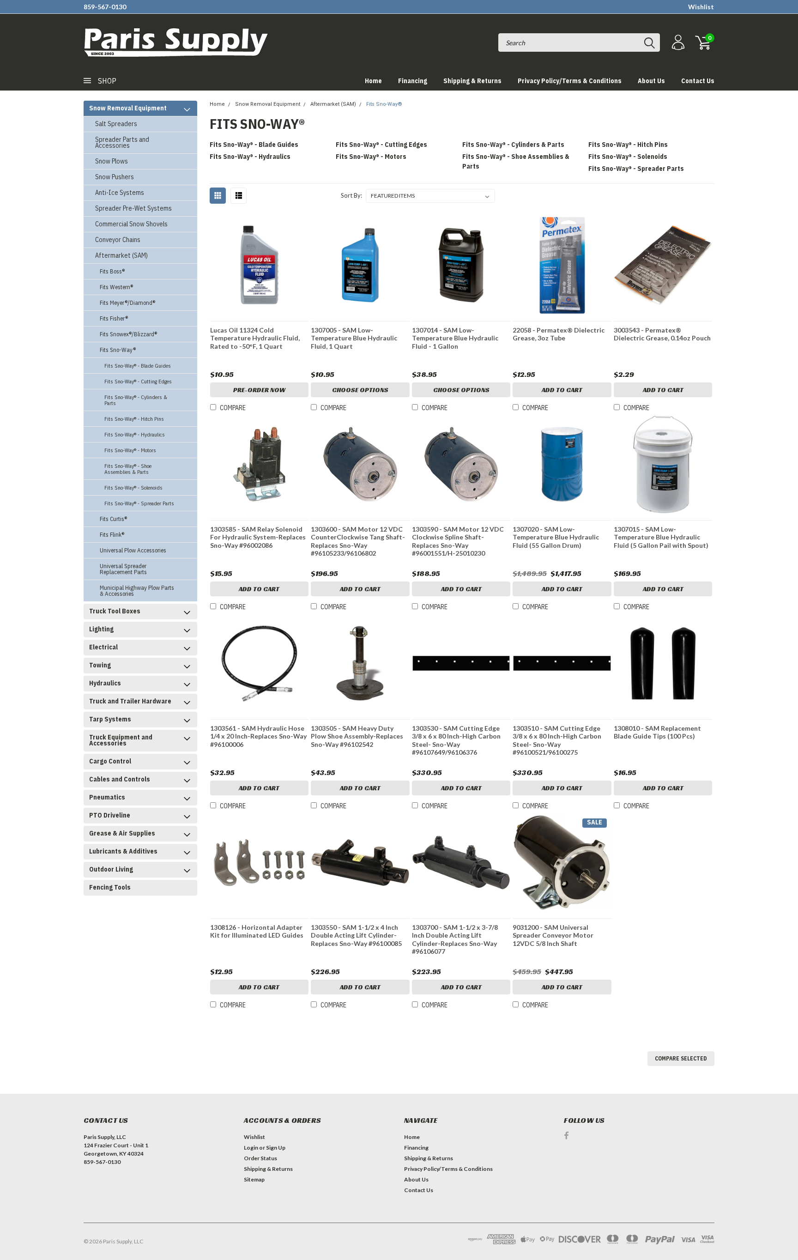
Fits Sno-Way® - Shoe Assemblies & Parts (127, 468)
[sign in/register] (677, 42)
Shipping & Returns (472, 81)
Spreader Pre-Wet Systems (133, 208)
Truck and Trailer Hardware (130, 701)
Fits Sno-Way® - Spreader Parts (139, 503)
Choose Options (360, 390)
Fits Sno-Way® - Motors (130, 450)
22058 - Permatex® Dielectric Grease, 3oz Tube (559, 334)
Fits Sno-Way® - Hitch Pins (134, 418)
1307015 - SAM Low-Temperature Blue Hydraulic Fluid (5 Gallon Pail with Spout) (661, 537)
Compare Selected (681, 1058)
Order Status (260, 1158)
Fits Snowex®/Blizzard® (128, 334)
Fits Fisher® (114, 318)
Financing (412, 81)
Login (251, 1147)
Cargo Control (110, 761)
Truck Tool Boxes (114, 611)
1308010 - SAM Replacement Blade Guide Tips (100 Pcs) (657, 732)
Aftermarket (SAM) (121, 255)
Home (373, 81)
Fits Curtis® (113, 519)
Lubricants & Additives (123, 851)
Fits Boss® (112, 271)
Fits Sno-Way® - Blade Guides (137, 365)
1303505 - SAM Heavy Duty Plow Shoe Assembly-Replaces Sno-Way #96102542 (357, 736)
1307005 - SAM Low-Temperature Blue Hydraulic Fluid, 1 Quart (354, 338)
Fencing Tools (110, 887)
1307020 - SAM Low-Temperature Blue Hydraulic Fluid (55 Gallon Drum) (556, 537)
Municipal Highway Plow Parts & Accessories (137, 591)
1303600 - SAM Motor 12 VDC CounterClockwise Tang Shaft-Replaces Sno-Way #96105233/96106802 (358, 541)
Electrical (103, 647)
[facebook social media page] (566, 1135)
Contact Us (697, 81)
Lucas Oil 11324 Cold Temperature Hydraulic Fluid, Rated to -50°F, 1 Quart (255, 338)
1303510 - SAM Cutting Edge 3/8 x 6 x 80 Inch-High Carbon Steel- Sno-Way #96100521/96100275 (557, 740)
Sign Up (275, 1147)
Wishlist (701, 7)
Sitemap (254, 1179)
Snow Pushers (114, 177)
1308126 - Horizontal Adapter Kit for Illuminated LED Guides (256, 931)
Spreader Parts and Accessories (122, 142)
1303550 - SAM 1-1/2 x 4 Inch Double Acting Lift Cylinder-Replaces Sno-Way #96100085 (356, 935)
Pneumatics (107, 797)
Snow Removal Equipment (128, 108)
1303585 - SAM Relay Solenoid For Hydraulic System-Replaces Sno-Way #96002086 (258, 537)
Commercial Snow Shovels (131, 224)
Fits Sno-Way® (118, 350)
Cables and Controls (119, 779)
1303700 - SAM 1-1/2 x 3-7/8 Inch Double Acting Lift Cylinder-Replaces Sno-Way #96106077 (455, 939)
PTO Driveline (109, 815)
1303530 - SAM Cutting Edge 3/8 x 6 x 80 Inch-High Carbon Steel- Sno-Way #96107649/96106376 (456, 740)
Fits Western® (116, 287)
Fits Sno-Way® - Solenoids (133, 487)
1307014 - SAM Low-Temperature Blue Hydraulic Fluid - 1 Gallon (455, 338)
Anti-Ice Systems (119, 192)
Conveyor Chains (117, 240)
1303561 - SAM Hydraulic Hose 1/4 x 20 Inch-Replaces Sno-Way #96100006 (258, 736)
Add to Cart (562, 390)
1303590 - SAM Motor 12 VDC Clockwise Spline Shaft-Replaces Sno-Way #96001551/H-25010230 (458, 541)
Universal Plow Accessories (133, 550)
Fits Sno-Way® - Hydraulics (134, 434)
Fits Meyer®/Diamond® (127, 303)
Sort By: (351, 195)
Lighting (101, 629)
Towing (100, 665)
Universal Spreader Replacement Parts (123, 569)
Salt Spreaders (116, 124)
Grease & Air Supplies (122, 833)
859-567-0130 (105, 7)
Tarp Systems (110, 719)
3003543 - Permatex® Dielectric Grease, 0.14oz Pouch (662, 334)
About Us (651, 81)
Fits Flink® (112, 535)
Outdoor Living (111, 869)
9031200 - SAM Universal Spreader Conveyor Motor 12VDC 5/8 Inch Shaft (553, 935)
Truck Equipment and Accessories (120, 740)
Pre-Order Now (259, 390)
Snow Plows (111, 161)
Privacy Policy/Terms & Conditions (570, 81)
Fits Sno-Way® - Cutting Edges (138, 381)
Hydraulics (105, 683)
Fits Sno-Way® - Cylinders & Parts (135, 400)
